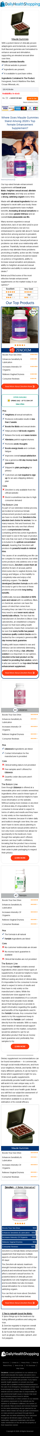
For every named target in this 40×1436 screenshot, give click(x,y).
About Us (6, 1363)
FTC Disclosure (30, 1365)
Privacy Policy (25, 1363)
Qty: (3, 98)
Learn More (20, 858)
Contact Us (15, 1363)
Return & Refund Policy (30, 102)
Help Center (20, 1368)
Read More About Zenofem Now (19, 673)
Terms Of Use (19, 1365)
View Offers (20, 404)
